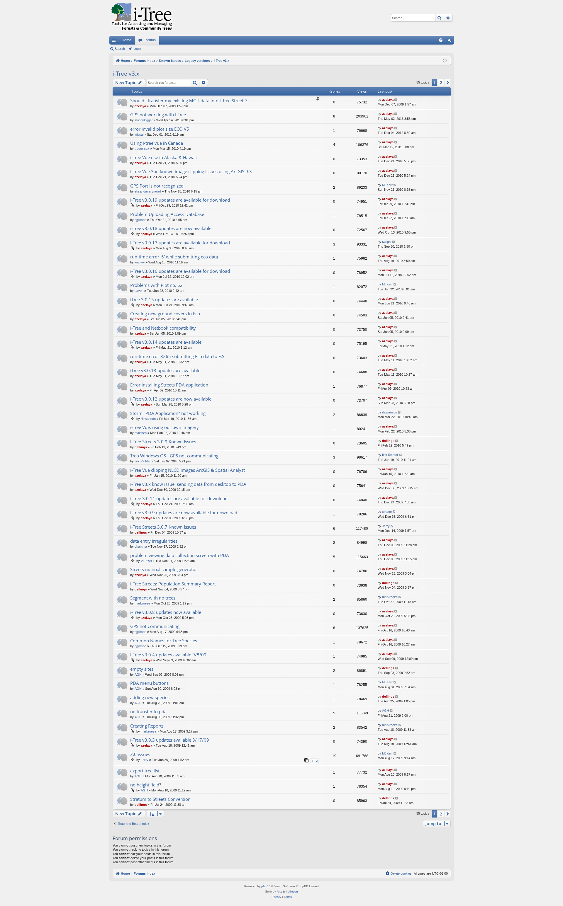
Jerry (386, 526)
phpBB (266, 886)
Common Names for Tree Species (163, 640)
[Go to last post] (396, 99)
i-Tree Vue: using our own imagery (164, 427)
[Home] (141, 18)
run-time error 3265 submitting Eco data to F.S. (177, 356)
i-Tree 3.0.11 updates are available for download (179, 498)
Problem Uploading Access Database (167, 214)
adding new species (149, 697)
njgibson (140, 220)
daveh (139, 290)
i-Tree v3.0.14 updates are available (165, 342)
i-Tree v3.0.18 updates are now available (170, 228)
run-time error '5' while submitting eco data (174, 257)
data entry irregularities (153, 541)
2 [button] (441, 82)
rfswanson (148, 418)
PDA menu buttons (149, 683)
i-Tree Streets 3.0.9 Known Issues (163, 442)
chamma (141, 546)
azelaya (140, 106)
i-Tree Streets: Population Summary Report (173, 584)
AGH (138, 674)
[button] (448, 82)
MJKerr (387, 185)
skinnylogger (144, 120)
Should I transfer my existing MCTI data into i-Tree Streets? (188, 100)
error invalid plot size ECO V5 (159, 129)
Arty (279, 891)
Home (126, 40)
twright (386, 241)
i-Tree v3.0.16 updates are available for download (180, 271)
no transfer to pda (148, 711)
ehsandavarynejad (148, 191)
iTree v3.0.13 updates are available (165, 370)
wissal (139, 134)
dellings (141, 447)
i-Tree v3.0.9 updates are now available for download (183, 512)
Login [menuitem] (450, 41)
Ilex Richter (143, 461)
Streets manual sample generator (163, 569)
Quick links (115, 41)
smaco (387, 511)
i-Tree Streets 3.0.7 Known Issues (163, 527)
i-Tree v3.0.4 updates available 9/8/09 (168, 655)
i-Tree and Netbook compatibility (163, 328)
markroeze (142, 603)
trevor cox (142, 148)
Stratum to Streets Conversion (160, 799)
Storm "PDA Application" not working (168, 413)
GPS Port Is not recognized (157, 186)
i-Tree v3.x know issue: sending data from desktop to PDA (188, 484)
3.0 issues (140, 754)
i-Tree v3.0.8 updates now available (165, 612)
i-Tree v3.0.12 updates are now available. (171, 399)
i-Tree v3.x (126, 73)
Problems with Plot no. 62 (156, 285)
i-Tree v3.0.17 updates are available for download (180, 243)
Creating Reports (147, 726)
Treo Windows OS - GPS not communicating (174, 456)
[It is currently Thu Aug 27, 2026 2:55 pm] (445, 60)
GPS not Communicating (154, 626)
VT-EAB (146, 561)
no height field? (145, 785)
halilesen (292, 891)
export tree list (145, 771)
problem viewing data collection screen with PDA (179, 555)
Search (120, 48)
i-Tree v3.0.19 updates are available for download (180, 200)
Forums (150, 40)
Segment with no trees (152, 598)
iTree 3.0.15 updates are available (164, 299)
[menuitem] (440, 40)
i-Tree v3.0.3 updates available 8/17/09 (169, 740)
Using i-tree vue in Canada (156, 143)
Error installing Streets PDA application (169, 385)
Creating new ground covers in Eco (165, 313)
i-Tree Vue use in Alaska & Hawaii (163, 157)
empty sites (141, 669)
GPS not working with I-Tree (158, 114)
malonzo (141, 433)
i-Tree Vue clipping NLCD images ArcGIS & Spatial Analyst (187, 470)
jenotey (140, 262)
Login (137, 48)
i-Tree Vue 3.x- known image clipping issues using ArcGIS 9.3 (191, 171)
